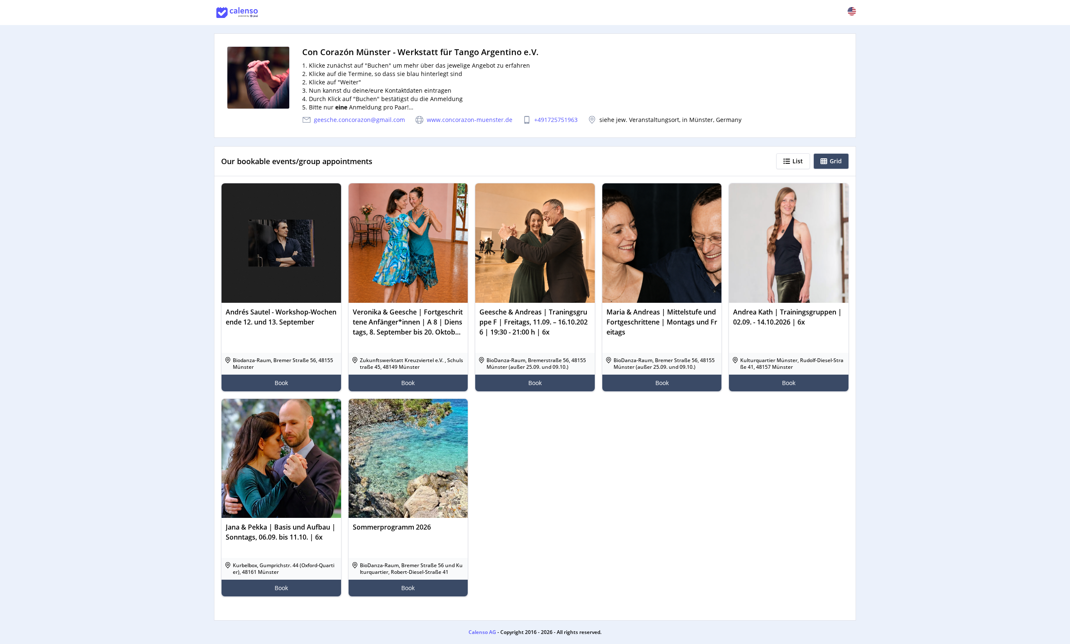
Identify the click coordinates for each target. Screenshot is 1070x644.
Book (281, 383)
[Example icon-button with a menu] (852, 11)
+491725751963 (556, 120)
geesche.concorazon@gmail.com (359, 120)
